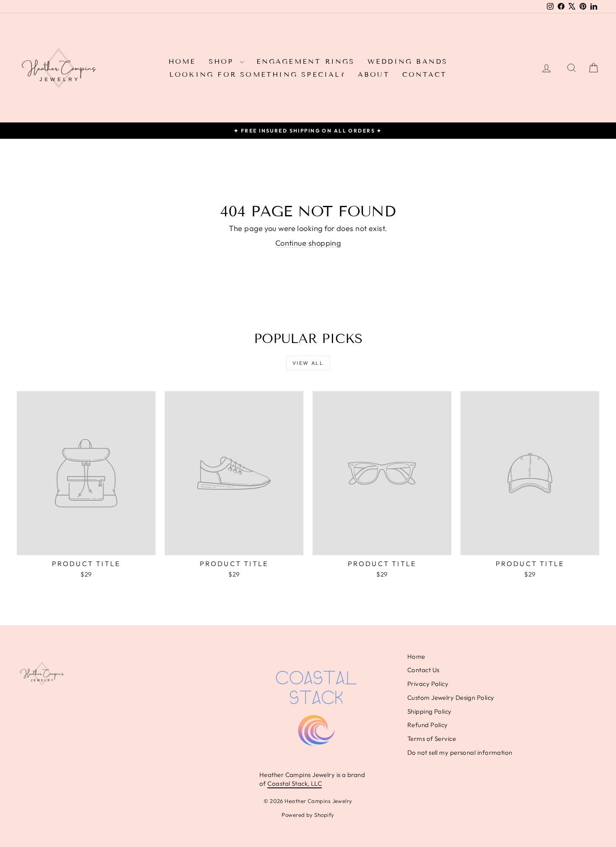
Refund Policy (427, 725)
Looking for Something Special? (257, 74)
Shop (223, 61)
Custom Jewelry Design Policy (450, 698)
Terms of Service (431, 739)
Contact (424, 74)
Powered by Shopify (308, 814)
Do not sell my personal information (459, 752)
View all (308, 363)
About (374, 74)
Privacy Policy (427, 684)
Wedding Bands (408, 61)
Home (182, 61)
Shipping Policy (429, 711)
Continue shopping (308, 243)
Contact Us (423, 670)
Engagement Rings (305, 61)
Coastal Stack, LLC (294, 783)
